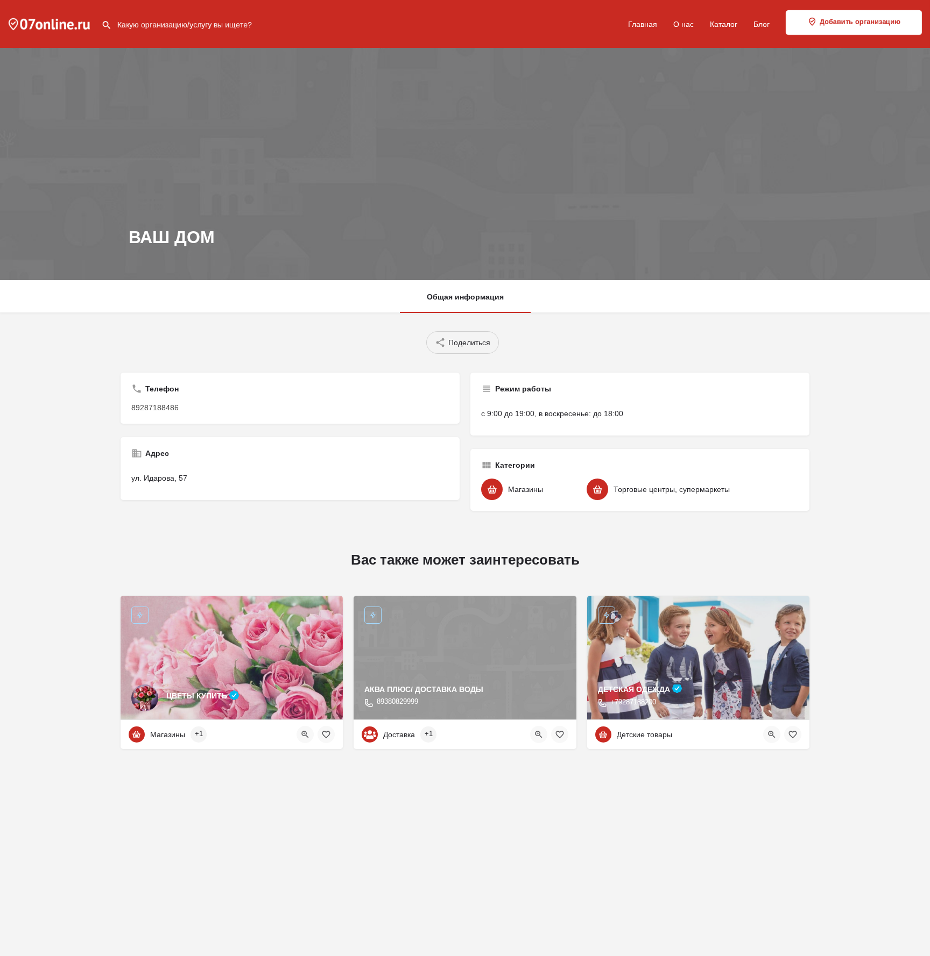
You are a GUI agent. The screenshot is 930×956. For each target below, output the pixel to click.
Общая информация (465, 296)
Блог (761, 24)
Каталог (723, 24)
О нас (683, 24)
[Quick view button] (305, 734)
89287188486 (155, 407)
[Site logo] (50, 23)
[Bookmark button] (326, 734)
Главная (642, 24)
